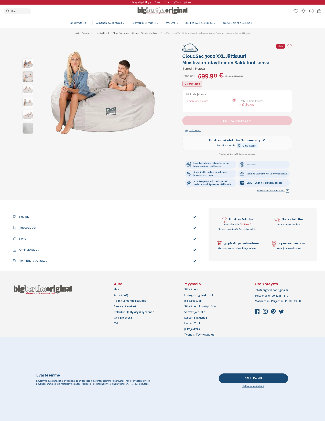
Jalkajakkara (192, 329)
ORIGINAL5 (249, 146)
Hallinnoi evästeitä (253, 386)
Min (179, 2)
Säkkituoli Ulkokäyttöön (200, 306)
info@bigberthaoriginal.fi (271, 290)
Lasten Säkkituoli (195, 317)
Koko (22, 238)
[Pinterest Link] (273, 313)
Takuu (118, 323)
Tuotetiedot (27, 227)
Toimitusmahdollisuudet (130, 301)
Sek (189, 2)
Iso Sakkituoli (193, 301)
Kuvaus (24, 216)
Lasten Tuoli (192, 323)
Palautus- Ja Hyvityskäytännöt (134, 312)
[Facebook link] (257, 313)
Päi (158, 2)
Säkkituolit (191, 289)
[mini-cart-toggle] (319, 11)
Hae (116, 289)
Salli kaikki (253, 378)
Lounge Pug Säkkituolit (199, 295)
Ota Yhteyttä (123, 317)
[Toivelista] (295, 11)
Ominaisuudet (29, 249)
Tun (168, 2)
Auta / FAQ (121, 295)
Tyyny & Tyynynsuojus (199, 334)
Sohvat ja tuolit (194, 312)
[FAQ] (311, 11)
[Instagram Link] (265, 313)
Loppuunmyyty (237, 121)
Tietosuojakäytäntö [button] (140, 383)
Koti (77, 33)
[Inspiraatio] (303, 11)
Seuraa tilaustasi (125, 306)
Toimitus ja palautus (33, 260)
